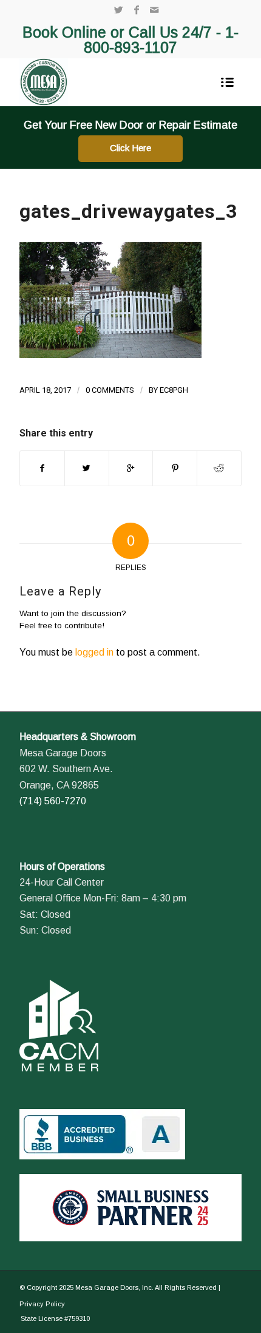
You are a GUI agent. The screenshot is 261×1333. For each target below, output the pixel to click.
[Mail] (154, 10)
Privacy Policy (42, 1304)
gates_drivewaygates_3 (128, 211)
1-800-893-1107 (161, 40)
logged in (94, 652)
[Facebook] (136, 10)
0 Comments (110, 390)
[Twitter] (118, 10)
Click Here (130, 148)
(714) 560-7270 (52, 801)
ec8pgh (174, 390)
